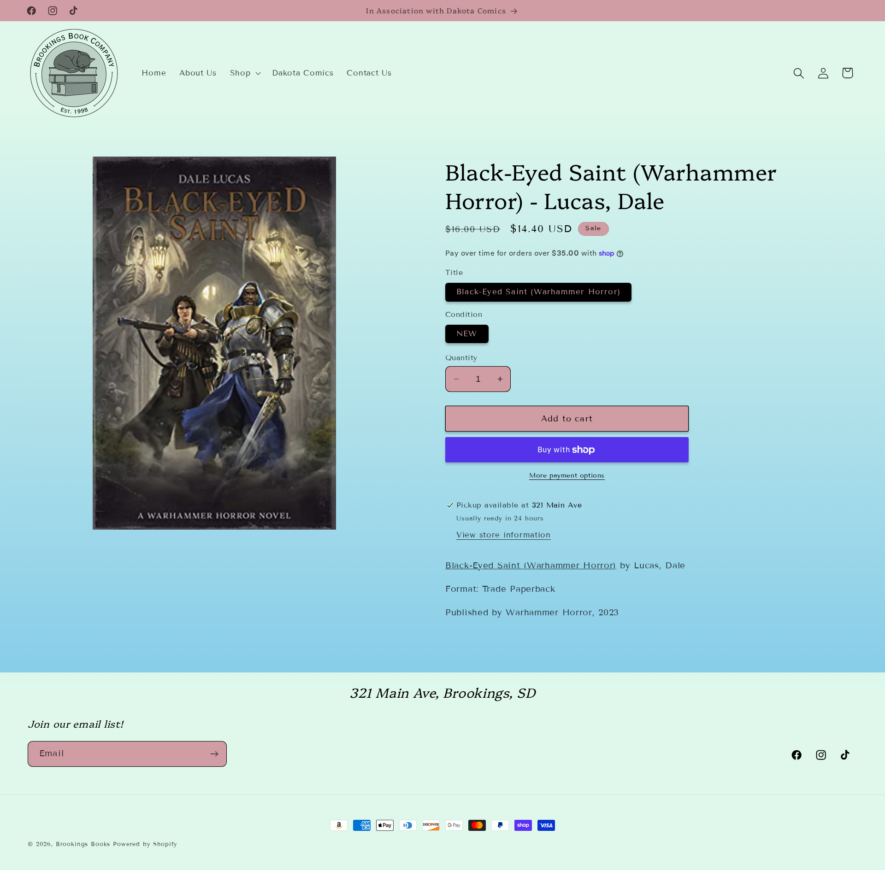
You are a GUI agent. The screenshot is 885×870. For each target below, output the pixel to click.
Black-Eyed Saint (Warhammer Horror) (538, 292)
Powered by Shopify (145, 844)
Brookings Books (83, 844)
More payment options (567, 475)
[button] (244, 73)
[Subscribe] (214, 754)
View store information (503, 535)
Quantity (461, 357)
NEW (467, 334)
